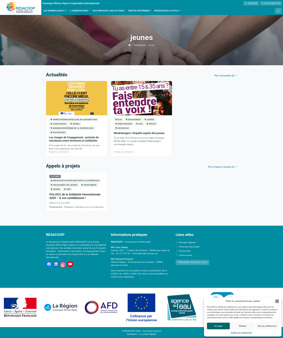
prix (68, 189)
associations (59, 124)
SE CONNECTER (272, 3)
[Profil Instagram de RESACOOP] (63, 264)
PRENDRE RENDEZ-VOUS (192, 262)
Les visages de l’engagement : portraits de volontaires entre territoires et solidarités (74, 139)
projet (152, 124)
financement (90, 185)
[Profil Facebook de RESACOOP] (49, 264)
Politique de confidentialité (241, 333)
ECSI (120, 119)
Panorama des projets (189, 246)
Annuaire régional (187, 242)
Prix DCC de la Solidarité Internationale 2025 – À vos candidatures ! (75, 196)
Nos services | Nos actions (108, 11)
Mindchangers (125, 124)
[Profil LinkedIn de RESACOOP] (56, 264)
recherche (123, 128)
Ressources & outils (166, 11)
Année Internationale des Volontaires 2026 (75, 119)
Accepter (218, 326)
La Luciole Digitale (147, 334)
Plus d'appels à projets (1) (221, 167)
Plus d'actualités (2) (224, 75)
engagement (134, 119)
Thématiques (139, 45)
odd (141, 124)
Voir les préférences (267, 326)
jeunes (76, 124)
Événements (185, 251)
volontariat (59, 132)
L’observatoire (79, 11)
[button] (277, 301)
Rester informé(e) (139, 11)
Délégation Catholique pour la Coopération (76, 180)
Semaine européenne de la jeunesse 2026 (73, 128)
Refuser (243, 326)
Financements (185, 255)
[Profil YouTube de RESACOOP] (70, 264)
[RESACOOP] (20, 7)
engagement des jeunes (65, 185)
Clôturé (55, 176)
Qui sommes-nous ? (55, 11)
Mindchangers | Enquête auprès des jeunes (139, 133)
